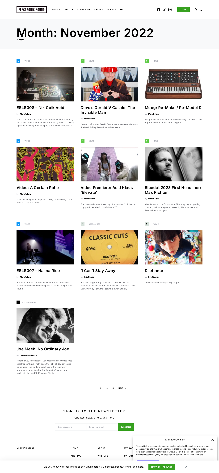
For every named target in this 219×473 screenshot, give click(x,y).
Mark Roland (25, 114)
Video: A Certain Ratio (38, 187)
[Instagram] (170, 9)
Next (120, 388)
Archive (76, 456)
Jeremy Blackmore (28, 355)
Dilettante (154, 270)
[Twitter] (164, 9)
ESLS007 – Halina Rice (38, 270)
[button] (212, 439)
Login (183, 9)
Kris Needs (89, 277)
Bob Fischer (153, 277)
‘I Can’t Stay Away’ (99, 270)
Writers (102, 456)
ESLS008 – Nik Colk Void (40, 107)
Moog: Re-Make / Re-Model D (173, 107)
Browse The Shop (162, 466)
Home (74, 448)
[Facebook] (158, 9)
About (101, 448)
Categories (131, 456)
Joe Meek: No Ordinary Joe (43, 349)
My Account (132, 448)
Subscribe (126, 427)
